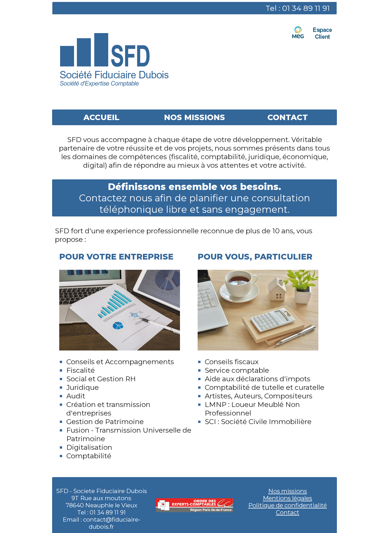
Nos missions (287, 491)
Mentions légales (287, 498)
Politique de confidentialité (287, 505)
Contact (287, 512)
